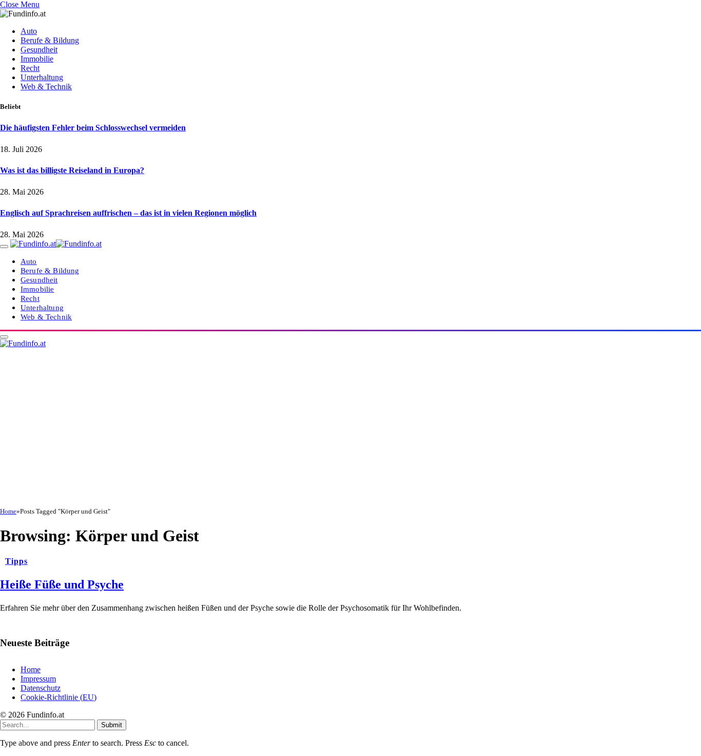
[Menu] (4, 246)
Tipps (16, 561)
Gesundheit (39, 49)
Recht (30, 68)
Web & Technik (46, 86)
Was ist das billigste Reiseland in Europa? (72, 170)
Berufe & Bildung (50, 40)
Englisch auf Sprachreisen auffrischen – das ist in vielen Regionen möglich (128, 213)
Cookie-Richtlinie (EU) (58, 697)
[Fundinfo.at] (56, 243)
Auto (29, 31)
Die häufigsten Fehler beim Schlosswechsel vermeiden (93, 127)
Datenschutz (41, 688)
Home (31, 669)
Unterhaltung (42, 77)
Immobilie (37, 58)
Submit (111, 725)
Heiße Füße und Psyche (62, 584)
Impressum (38, 678)
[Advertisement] (350, 430)
